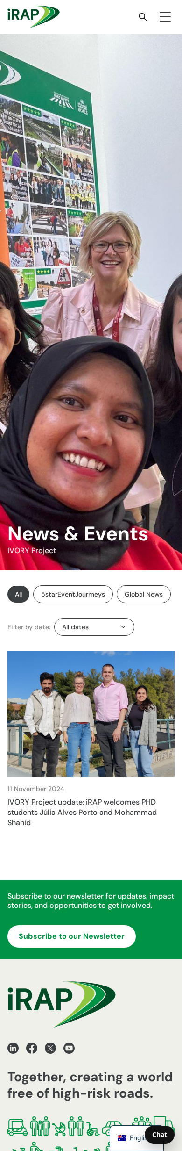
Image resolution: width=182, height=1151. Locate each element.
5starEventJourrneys (73, 594)
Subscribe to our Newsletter (72, 936)
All (18, 594)
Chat (159, 1134)
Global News (144, 594)
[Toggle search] (142, 16)
